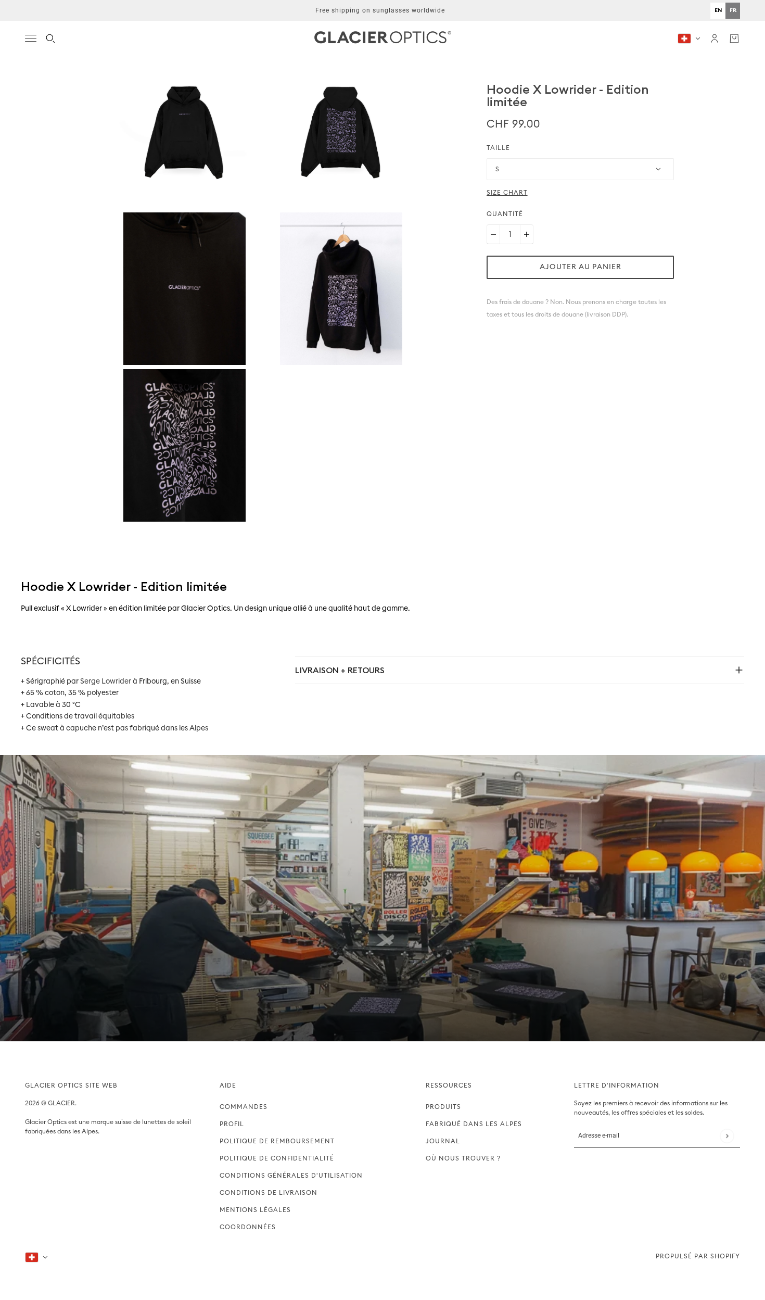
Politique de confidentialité (277, 1158)
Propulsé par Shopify (698, 1256)
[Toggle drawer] (30, 38)
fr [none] (733, 10)
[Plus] (526, 234)
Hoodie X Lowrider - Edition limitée (568, 95)
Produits (443, 1107)
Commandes (243, 1107)
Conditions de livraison (268, 1193)
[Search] (50, 38)
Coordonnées (248, 1227)
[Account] (714, 38)
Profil (232, 1124)
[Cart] (734, 38)
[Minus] (493, 234)
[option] (717, 11)
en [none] (718, 10)
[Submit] (727, 1136)
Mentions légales (255, 1210)
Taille (498, 148)
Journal (443, 1141)
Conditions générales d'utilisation (291, 1175)
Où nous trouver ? (463, 1158)
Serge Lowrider (105, 681)
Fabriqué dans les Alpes (474, 1124)
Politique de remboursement (277, 1141)
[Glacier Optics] (382, 38)
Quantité (505, 214)
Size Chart (507, 193)
